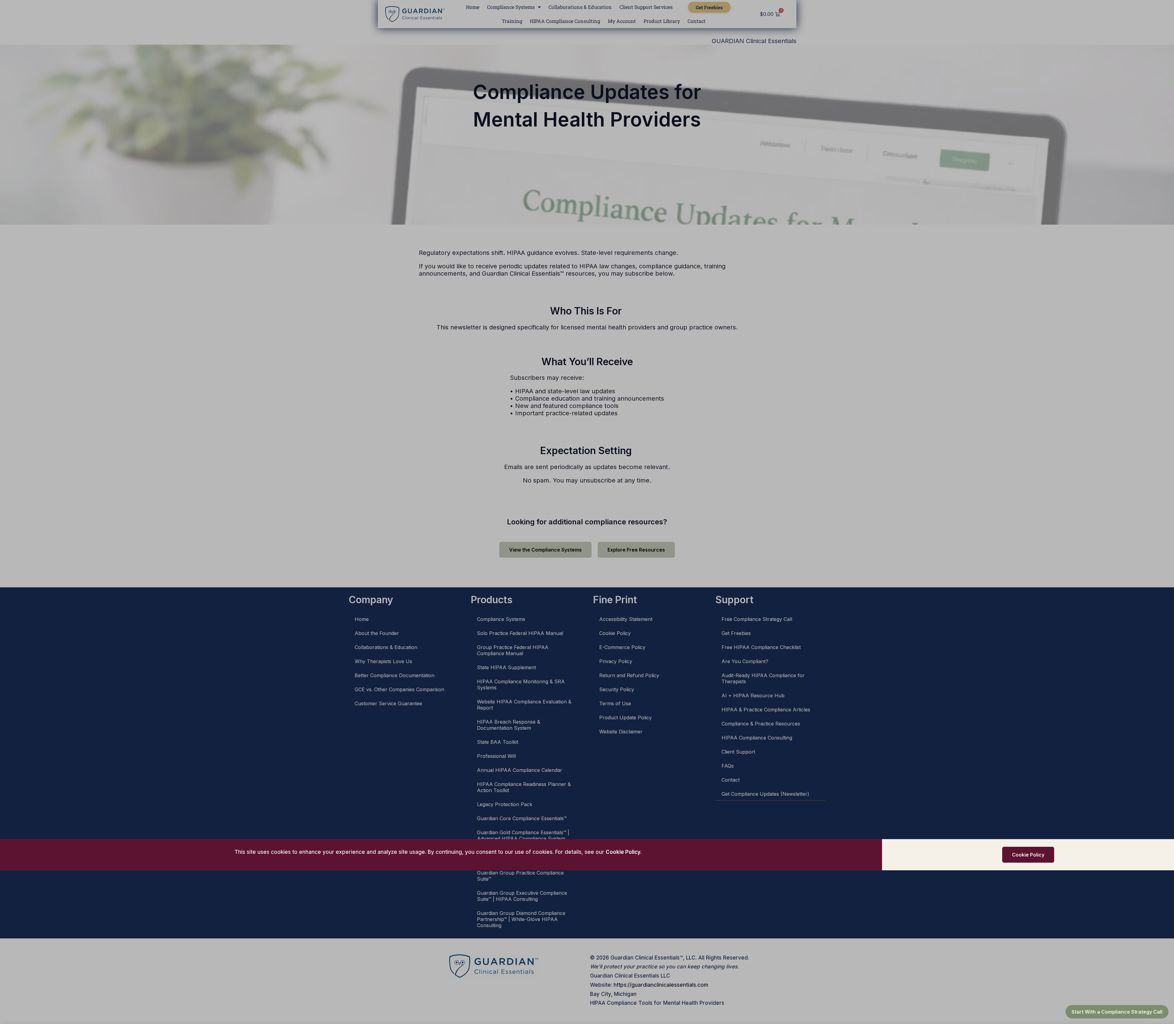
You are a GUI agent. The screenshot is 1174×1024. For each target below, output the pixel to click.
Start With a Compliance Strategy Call (1117, 1012)
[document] (587, 512)
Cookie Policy (623, 852)
